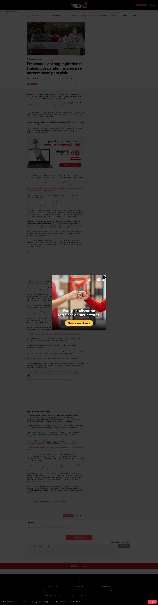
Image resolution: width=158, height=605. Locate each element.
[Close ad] (104, 277)
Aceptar (152, 602)
